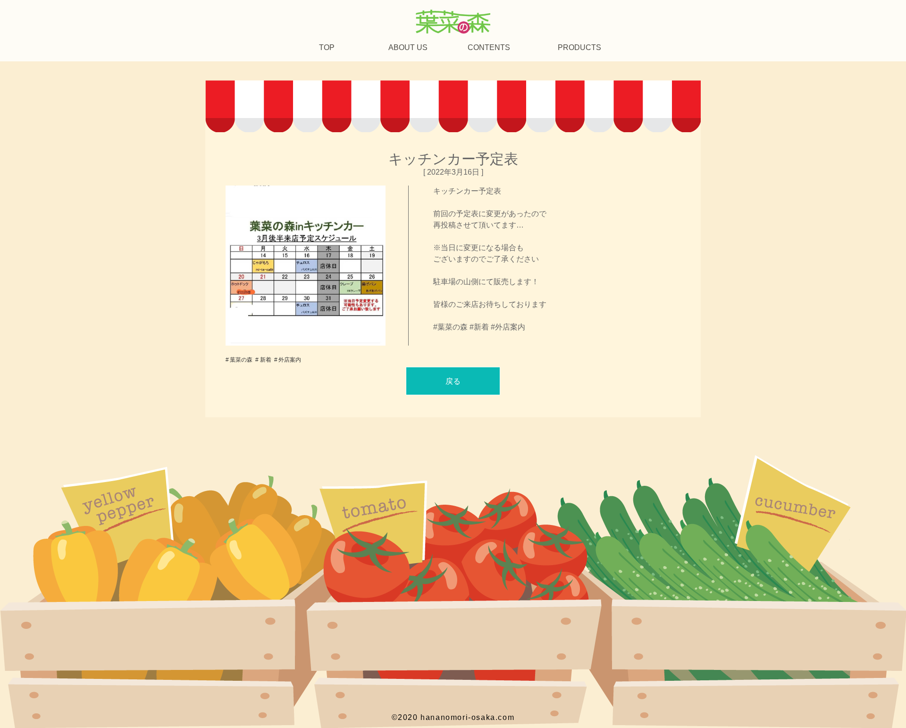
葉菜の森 (241, 359)
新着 (265, 359)
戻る (453, 381)
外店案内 (289, 359)
